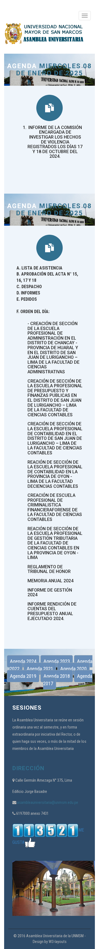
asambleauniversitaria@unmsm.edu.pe (47, 802)
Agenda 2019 (23, 676)
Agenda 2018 (56, 676)
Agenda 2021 (40, 669)
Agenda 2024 (23, 661)
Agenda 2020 (73, 669)
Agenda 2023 (56, 661)
